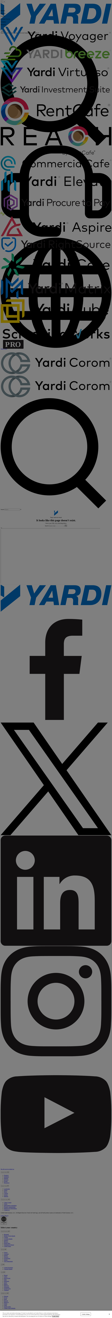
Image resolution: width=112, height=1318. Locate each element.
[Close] (109, 1314)
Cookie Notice (55, 1316)
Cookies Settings (86, 1314)
